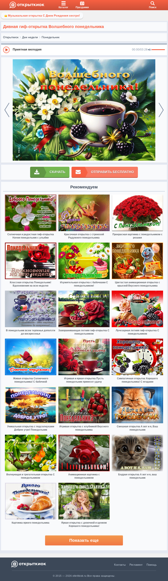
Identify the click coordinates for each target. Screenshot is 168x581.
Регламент (136, 564)
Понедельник (50, 37)
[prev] (7, 110)
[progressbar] (158, 49)
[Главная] (27, 5)
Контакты (120, 564)
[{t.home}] (29, 564)
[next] (161, 110)
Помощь (151, 564)
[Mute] (150, 50)
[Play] (6, 50)
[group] (84, 49)
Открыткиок (10, 37)
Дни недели (30, 37)
